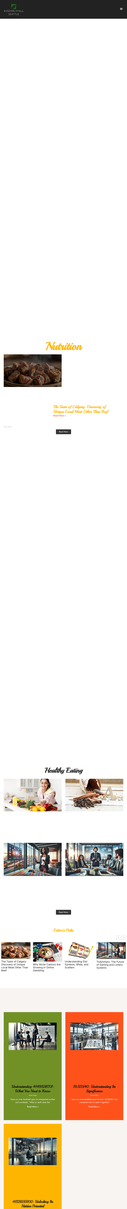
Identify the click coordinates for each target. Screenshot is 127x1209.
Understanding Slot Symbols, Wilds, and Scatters (76, 964)
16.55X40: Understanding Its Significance (94, 1088)
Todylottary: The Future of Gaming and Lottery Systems (110, 964)
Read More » (59, 415)
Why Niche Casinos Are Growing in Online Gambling (47, 967)
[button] (121, 9)
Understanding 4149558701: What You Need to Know (33, 1088)
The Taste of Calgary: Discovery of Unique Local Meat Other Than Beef (80, 409)
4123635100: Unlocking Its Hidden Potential (32, 1203)
